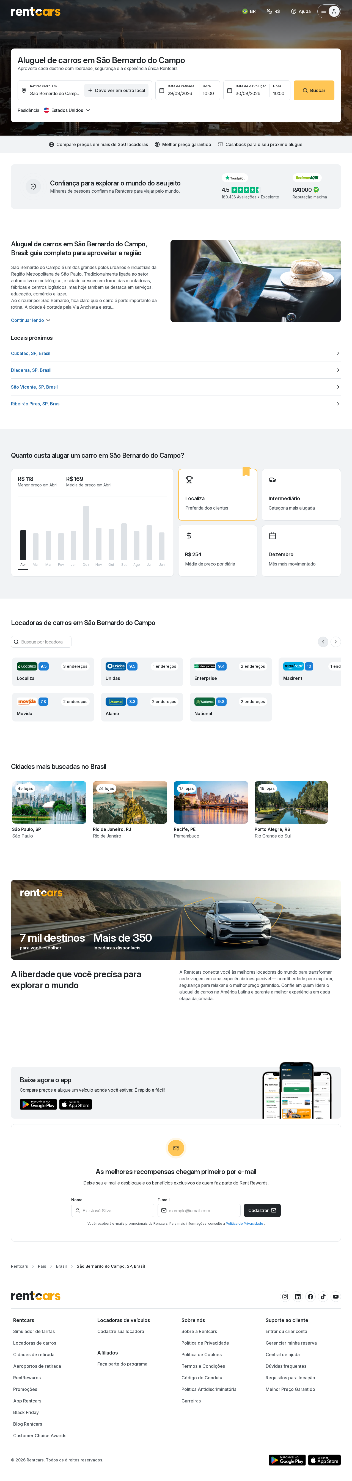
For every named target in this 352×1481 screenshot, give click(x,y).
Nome (76, 1199)
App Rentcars (27, 1401)
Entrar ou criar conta (286, 1331)
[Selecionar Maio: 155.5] (35, 546)
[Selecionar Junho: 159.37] (161, 546)
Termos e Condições (203, 1366)
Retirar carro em (43, 86)
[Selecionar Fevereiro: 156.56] (61, 546)
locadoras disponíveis (117, 947)
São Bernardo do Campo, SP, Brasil (111, 1266)
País (42, 1266)
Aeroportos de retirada (37, 1366)
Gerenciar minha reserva (291, 1343)
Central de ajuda (283, 1354)
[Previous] (323, 642)
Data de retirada (181, 86)
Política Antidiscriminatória (209, 1389)
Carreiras (191, 1401)
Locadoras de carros (34, 1343)
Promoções (25, 1389)
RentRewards (27, 1377)
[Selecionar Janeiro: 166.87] (73, 545)
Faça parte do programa (122, 1364)
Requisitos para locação (290, 1377)
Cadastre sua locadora (120, 1331)
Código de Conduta (202, 1377)
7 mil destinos (52, 937)
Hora (207, 86)
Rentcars (19, 1266)
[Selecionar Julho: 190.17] (149, 542)
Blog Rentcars (27, 1424)
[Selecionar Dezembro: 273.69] (86, 533)
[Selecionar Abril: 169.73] (23, 545)
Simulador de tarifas (34, 1331)
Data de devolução (251, 86)
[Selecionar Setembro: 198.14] (124, 541)
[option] (176, 353)
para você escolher (41, 947)
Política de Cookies (202, 1354)
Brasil (61, 1266)
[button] (239, 177)
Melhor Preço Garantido (290, 1389)
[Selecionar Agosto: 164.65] (136, 545)
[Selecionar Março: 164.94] (48, 545)
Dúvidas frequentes (286, 1366)
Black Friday (26, 1412)
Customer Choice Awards (39, 1435)
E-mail (164, 1199)
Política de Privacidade (245, 1223)
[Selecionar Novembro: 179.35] (98, 544)
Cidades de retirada (33, 1354)
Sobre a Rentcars (199, 1331)
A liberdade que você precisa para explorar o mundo (76, 979)
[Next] (336, 642)
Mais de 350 (123, 937)
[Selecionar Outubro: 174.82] (111, 544)
